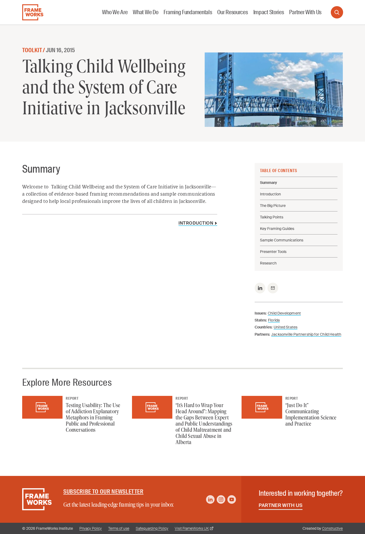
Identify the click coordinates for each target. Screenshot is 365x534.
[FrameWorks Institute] (32, 12)
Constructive (332, 528)
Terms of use (118, 528)
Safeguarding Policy (152, 528)
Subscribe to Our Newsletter (103, 491)
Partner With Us (281, 505)
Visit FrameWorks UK (192, 528)
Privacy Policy (90, 528)
